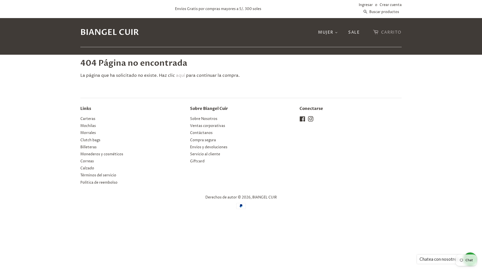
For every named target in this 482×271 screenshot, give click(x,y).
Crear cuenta (391, 5)
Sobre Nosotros (203, 118)
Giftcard (197, 161)
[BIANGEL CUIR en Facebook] (302, 120)
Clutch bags (90, 140)
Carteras (87, 118)
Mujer (326, 32)
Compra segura (203, 140)
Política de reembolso (98, 182)
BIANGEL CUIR (109, 32)
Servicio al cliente (205, 154)
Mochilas (88, 125)
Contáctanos (201, 133)
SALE (354, 32)
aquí (180, 76)
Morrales (88, 133)
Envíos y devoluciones (208, 147)
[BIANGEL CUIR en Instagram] (310, 120)
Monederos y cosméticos (101, 154)
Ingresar (366, 5)
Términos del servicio (98, 175)
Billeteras (88, 147)
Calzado (87, 168)
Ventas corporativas (207, 125)
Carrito (391, 32)
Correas (87, 161)
